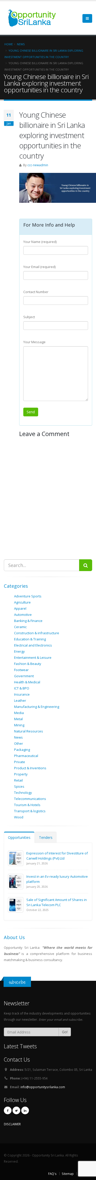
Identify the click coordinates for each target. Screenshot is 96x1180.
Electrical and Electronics (33, 645)
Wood (18, 817)
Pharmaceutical (26, 755)
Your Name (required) (40, 241)
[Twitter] (16, 1110)
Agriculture (22, 602)
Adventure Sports (27, 596)
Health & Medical (27, 682)
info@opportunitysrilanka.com (42, 1087)
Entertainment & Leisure (32, 657)
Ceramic (20, 627)
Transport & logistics (30, 811)
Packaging (22, 749)
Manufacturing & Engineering (36, 706)
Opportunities (19, 837)
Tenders (45, 837)
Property (21, 774)
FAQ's (52, 1174)
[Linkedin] (25, 1110)
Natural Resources (28, 731)
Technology (23, 792)
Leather (20, 700)
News (18, 737)
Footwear (21, 669)
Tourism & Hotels (27, 805)
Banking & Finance (28, 620)
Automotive (23, 614)
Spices (19, 786)
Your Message (34, 342)
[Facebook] (8, 1110)
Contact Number (35, 292)
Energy (19, 651)
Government (24, 676)
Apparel (20, 608)
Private (19, 762)
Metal (18, 719)
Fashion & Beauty (27, 663)
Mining (19, 725)
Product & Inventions (30, 768)
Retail (18, 780)
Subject (29, 317)
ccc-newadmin (37, 165)
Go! (65, 1031)
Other (18, 743)
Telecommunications (30, 798)
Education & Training (30, 639)
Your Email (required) (39, 266)
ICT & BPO (21, 688)
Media (19, 712)
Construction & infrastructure (36, 633)
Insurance (22, 694)
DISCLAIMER (12, 1124)
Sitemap (68, 1174)
